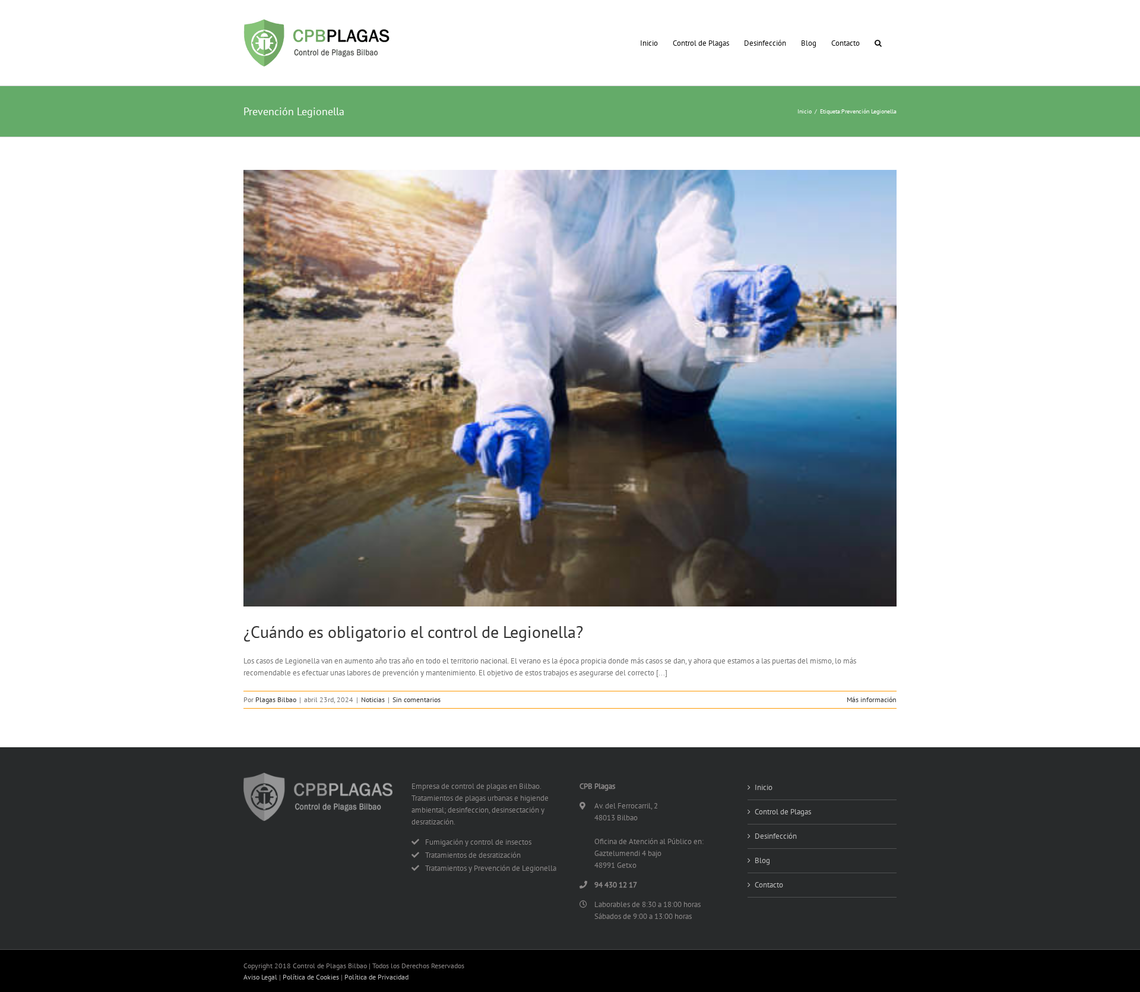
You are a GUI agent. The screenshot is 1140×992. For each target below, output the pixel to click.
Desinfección (776, 836)
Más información (872, 699)
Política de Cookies (311, 976)
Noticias (373, 699)
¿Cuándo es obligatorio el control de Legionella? (413, 632)
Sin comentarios (416, 699)
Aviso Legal (260, 976)
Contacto (769, 885)
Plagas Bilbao (275, 699)
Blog (762, 860)
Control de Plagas (783, 812)
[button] (878, 43)
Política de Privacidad (376, 976)
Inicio (763, 787)
